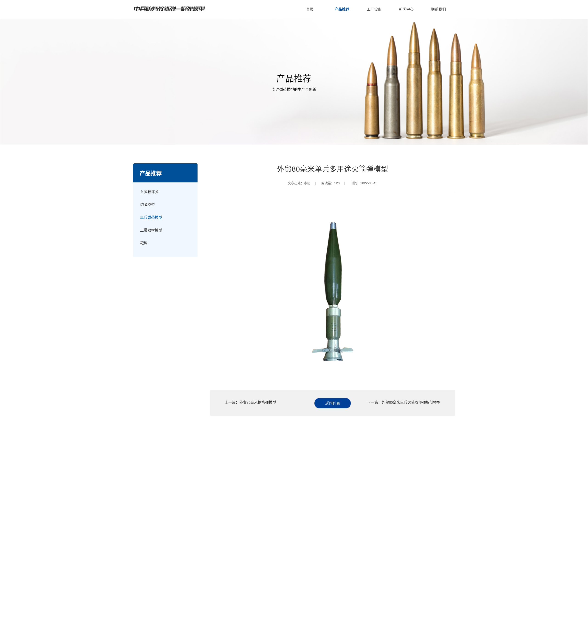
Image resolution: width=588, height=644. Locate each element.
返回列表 (332, 403)
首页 (310, 9)
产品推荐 (342, 9)
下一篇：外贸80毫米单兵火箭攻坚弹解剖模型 (404, 402)
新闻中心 (406, 9)
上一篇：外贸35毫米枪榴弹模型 (250, 402)
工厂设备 (374, 9)
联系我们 (438, 9)
